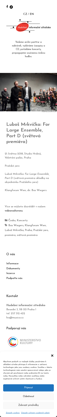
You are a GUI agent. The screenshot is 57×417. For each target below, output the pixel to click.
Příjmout (28, 388)
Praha (28, 230)
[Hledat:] (51, 6)
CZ (25, 14)
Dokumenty (13, 268)
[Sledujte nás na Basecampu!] (11, 6)
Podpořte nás (14, 278)
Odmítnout (28, 396)
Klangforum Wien (35, 225)
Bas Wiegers (15, 225)
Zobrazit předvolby (28, 405)
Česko (12, 220)
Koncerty (22, 220)
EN (32, 14)
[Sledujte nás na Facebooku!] (7, 6)
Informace (12, 263)
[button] (52, 355)
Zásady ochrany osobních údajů (35, 413)
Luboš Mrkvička (14, 230)
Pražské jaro (40, 230)
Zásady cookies (13, 413)
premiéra (10, 235)
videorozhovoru (14, 210)
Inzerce (10, 273)
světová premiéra (27, 235)
